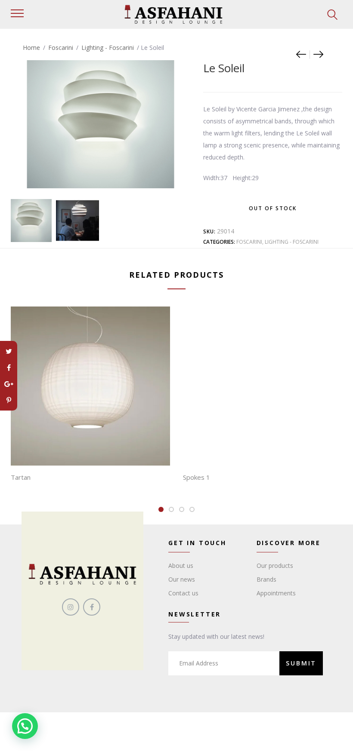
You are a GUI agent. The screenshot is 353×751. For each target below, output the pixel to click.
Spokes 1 (196, 477)
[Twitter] (8, 351)
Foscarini (60, 47)
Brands (266, 579)
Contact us (183, 593)
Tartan (21, 477)
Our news (181, 579)
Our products (275, 565)
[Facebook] (8, 367)
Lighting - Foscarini (107, 47)
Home (31, 47)
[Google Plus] (8, 384)
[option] (30, 220)
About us (180, 565)
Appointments (276, 593)
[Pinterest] (8, 400)
